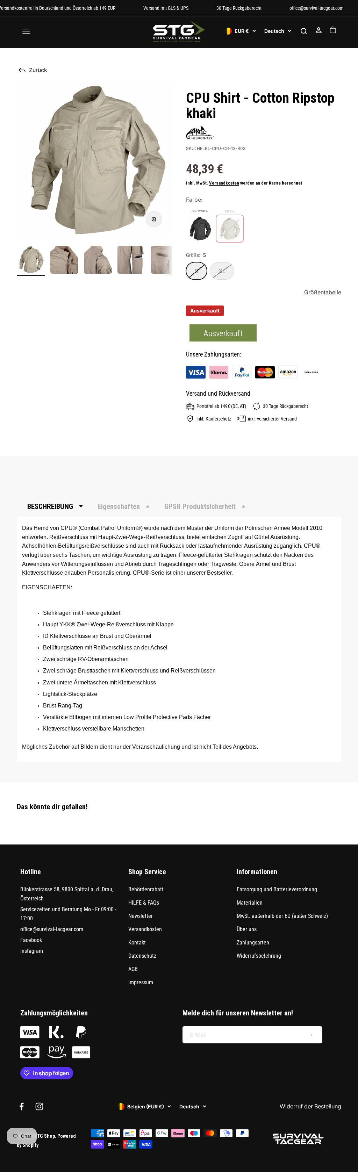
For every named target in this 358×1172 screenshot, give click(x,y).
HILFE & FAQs (143, 902)
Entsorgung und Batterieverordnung (277, 889)
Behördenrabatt (146, 889)
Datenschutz (142, 955)
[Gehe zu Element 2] (64, 261)
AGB (133, 969)
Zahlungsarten (253, 942)
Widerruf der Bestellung (310, 1106)
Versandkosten (224, 183)
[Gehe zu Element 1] (31, 261)
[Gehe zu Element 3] (98, 261)
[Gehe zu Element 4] (131, 261)
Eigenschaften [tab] (119, 506)
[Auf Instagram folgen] (39, 1106)
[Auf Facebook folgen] (21, 1106)
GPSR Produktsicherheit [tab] (200, 506)
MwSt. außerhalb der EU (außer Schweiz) (282, 916)
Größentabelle (322, 292)
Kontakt (137, 942)
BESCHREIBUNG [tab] (50, 506)
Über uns (247, 929)
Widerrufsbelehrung (259, 955)
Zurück (38, 69)
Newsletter (140, 916)
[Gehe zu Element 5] (165, 261)
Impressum (140, 982)
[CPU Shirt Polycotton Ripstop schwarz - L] (200, 229)
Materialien (250, 902)
